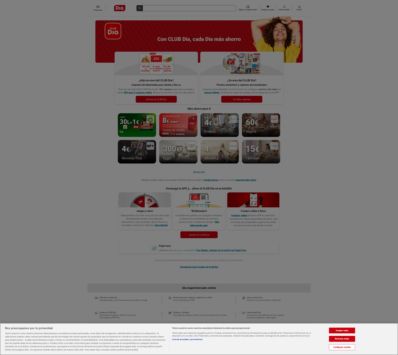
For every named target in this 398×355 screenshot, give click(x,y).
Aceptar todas (342, 330)
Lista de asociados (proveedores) (187, 339)
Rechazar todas (342, 338)
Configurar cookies (342, 347)
